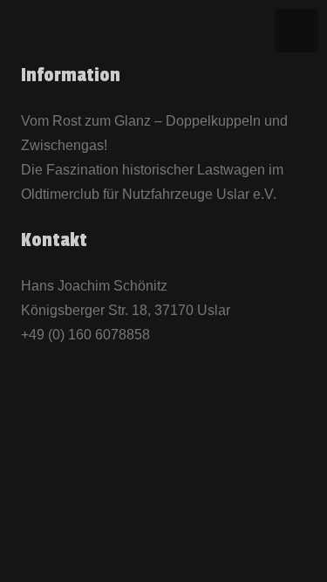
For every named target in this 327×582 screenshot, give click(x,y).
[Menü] (296, 30)
